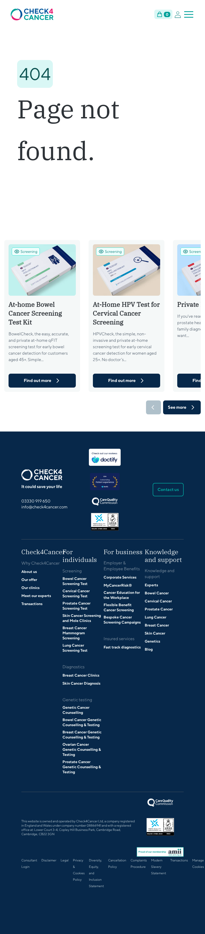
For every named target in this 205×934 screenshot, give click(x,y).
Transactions (31, 604)
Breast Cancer (157, 625)
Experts (151, 585)
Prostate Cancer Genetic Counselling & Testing (81, 767)
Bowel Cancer (157, 593)
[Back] (153, 407)
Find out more (37, 380)
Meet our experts (36, 596)
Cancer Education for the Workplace (122, 595)
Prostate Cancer (159, 609)
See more (177, 407)
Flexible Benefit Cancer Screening (119, 607)
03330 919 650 (35, 501)
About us (29, 571)
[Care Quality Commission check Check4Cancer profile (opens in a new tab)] (105, 501)
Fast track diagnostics (122, 647)
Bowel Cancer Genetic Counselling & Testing (81, 722)
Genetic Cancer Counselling (75, 710)
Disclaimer (48, 860)
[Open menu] (188, 14)
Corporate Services (120, 577)
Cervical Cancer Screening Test (76, 593)
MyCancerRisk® (118, 585)
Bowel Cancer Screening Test (75, 581)
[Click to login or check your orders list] (178, 14)
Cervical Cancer (158, 601)
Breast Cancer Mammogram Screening (74, 633)
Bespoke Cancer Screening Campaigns (122, 619)
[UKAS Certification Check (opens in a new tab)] (105, 522)
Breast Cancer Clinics (80, 675)
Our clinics (30, 588)
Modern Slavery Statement (158, 866)
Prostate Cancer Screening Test (76, 605)
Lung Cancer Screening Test (75, 647)
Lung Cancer (155, 617)
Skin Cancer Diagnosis (81, 683)
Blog (149, 649)
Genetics (152, 641)
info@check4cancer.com (44, 506)
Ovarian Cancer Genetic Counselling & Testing (81, 749)
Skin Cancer (155, 633)
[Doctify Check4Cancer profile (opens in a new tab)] (105, 457)
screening (29, 251)
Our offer (29, 579)
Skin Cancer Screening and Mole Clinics (81, 618)
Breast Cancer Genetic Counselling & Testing (81, 734)
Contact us (168, 489)
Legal (65, 860)
